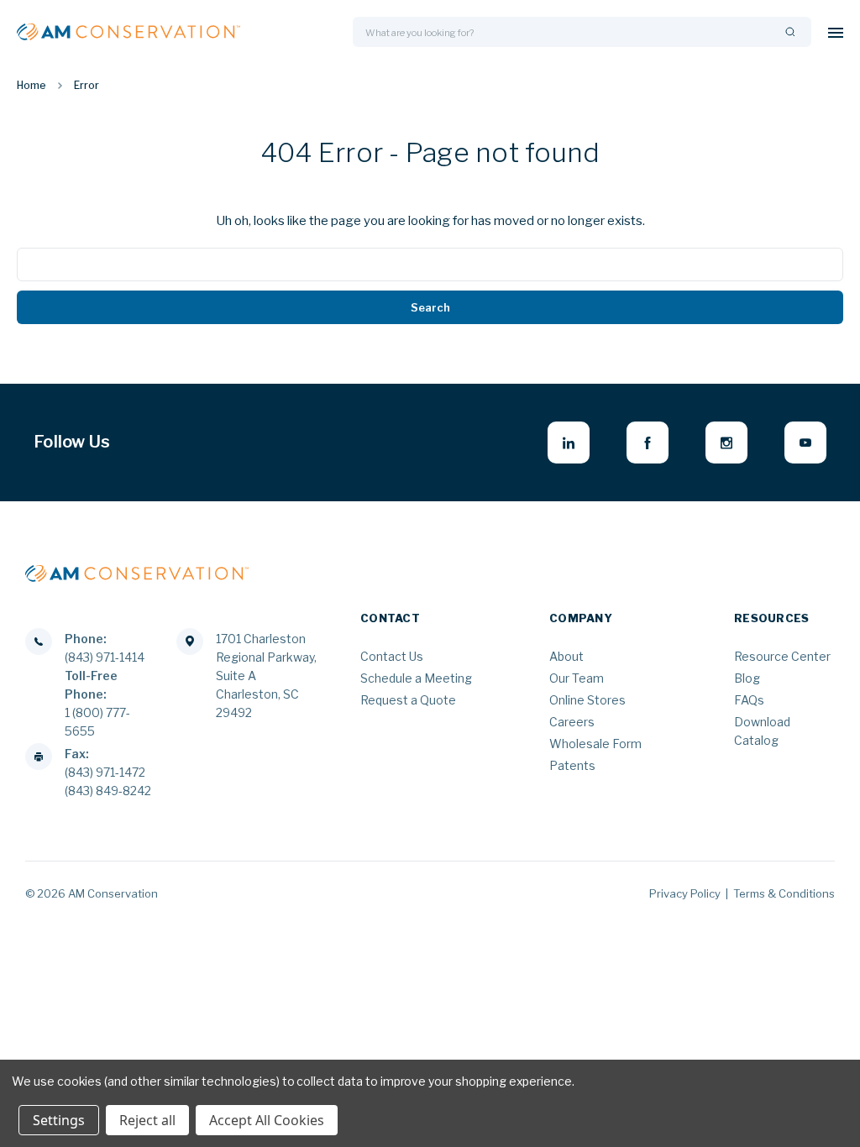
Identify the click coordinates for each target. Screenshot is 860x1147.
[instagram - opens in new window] (726, 443)
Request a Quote (408, 700)
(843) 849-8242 (108, 790)
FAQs (749, 700)
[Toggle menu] (835, 32)
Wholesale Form (595, 743)
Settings (59, 1120)
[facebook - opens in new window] (648, 443)
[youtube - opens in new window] (805, 443)
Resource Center (782, 656)
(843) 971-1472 (105, 772)
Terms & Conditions (784, 893)
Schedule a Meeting (416, 678)
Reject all (147, 1120)
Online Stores (587, 700)
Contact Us (391, 656)
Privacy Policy (685, 893)
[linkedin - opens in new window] (569, 443)
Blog (747, 678)
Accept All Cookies (266, 1120)
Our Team (576, 678)
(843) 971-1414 (104, 657)
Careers (572, 722)
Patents (572, 765)
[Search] (790, 32)
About (566, 656)
